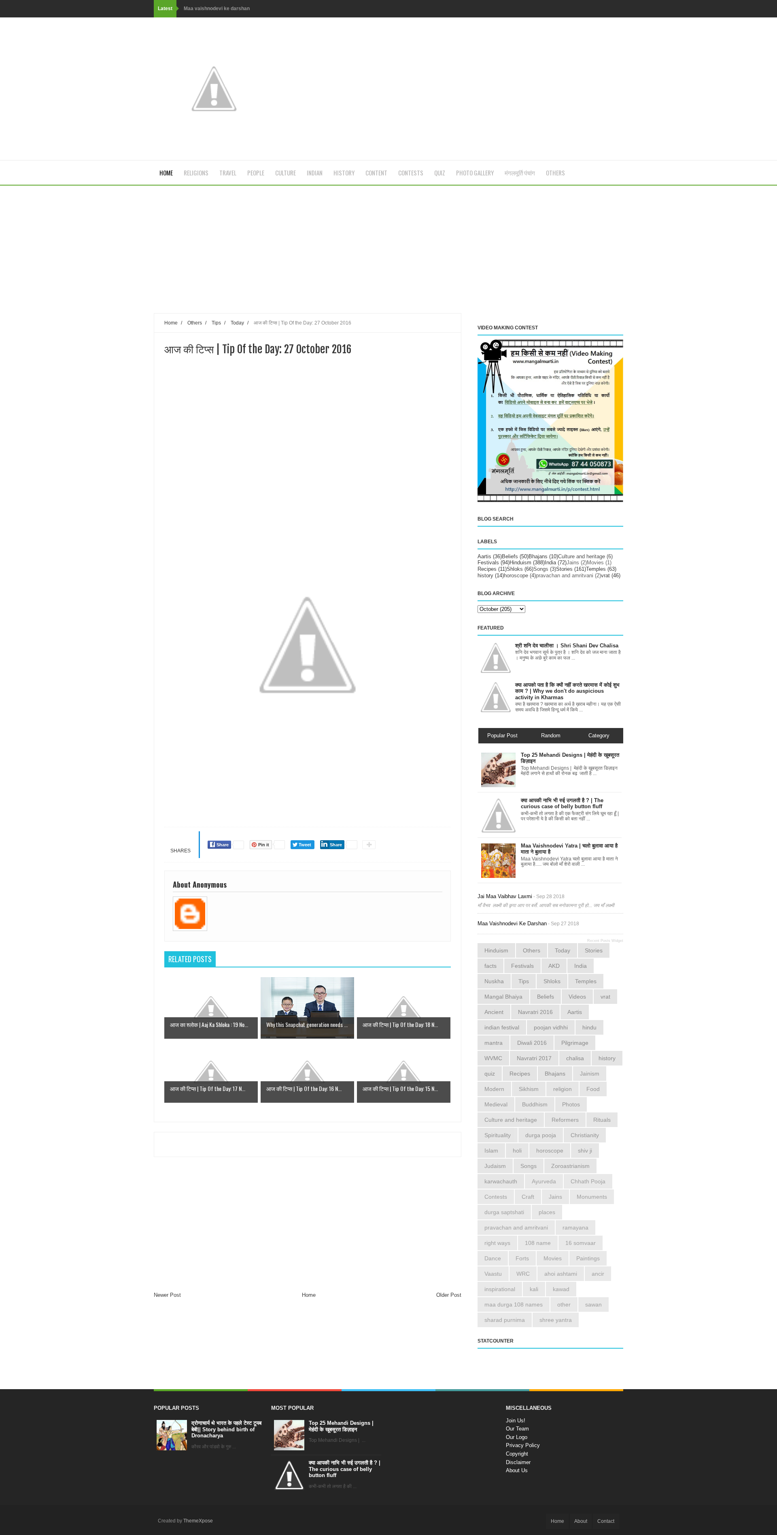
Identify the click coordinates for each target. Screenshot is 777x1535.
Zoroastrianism (570, 1166)
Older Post (448, 1295)
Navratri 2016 (535, 1012)
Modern (494, 1089)
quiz (489, 1073)
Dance (492, 1258)
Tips (523, 981)
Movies (595, 562)
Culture (285, 172)
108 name (538, 1243)
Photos (571, 1104)
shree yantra (555, 1320)
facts (490, 966)
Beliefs (510, 556)
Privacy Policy (523, 1445)
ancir (598, 1273)
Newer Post (167, 1295)
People (255, 172)
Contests (410, 172)
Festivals (488, 562)
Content (376, 172)
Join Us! (515, 1421)
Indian (315, 172)
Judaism (495, 1166)
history (485, 575)
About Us (517, 1470)
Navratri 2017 (534, 1058)
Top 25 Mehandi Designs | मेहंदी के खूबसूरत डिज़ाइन (341, 1426)
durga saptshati (504, 1212)
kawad (561, 1289)
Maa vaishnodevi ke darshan (217, 8)
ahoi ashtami (560, 1273)
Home (166, 172)
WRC (523, 1273)
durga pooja (540, 1135)
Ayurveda (544, 1181)
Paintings (588, 1258)
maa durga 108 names (513, 1304)
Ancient (493, 1012)
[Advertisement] (307, 256)
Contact (605, 1521)
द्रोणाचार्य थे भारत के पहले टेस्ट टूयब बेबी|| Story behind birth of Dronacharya (226, 1429)
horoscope (516, 575)
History (344, 172)
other (564, 1304)
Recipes (487, 569)
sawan (593, 1304)
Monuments (592, 1196)
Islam (491, 1150)
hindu (589, 1027)
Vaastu (493, 1273)
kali (534, 1289)
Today (562, 950)
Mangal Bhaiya (503, 996)
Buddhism (535, 1104)
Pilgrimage (574, 1043)
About (580, 1521)
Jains (573, 562)
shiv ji (585, 1150)
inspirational (499, 1289)
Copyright (517, 1454)
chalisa (575, 1058)
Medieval (495, 1104)
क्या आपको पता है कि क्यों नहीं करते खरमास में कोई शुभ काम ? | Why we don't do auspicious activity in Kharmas (567, 691)
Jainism (589, 1073)
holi (517, 1150)
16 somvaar (580, 1243)
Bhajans (538, 556)
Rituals (602, 1120)
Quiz (439, 172)
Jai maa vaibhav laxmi (505, 896)
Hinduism (520, 562)
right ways (497, 1243)
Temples (596, 569)
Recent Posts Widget (605, 941)
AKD (554, 966)
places (547, 1212)
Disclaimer (518, 1462)
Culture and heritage (581, 556)
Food (593, 1089)
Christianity (585, 1135)
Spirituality (497, 1135)
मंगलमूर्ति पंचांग (520, 172)
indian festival (501, 1027)
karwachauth (500, 1181)
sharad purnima (504, 1320)
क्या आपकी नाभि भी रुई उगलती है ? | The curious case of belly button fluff (344, 1469)
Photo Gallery (475, 172)
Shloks (515, 569)
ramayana (575, 1227)
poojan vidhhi (551, 1027)
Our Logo (516, 1437)
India (550, 562)
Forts (522, 1258)
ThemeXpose (198, 1521)
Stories (564, 569)
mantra (493, 1043)
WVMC (493, 1058)
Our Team (517, 1429)
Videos (577, 996)
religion (562, 1089)
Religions (196, 172)
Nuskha (494, 981)
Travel (227, 172)
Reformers (565, 1120)
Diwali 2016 (532, 1043)
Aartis (484, 556)
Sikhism (529, 1089)
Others (555, 172)
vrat (605, 575)
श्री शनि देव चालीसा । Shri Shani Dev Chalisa (566, 646)
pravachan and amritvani (564, 575)
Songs (540, 569)
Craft (528, 1196)
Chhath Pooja (588, 1181)
